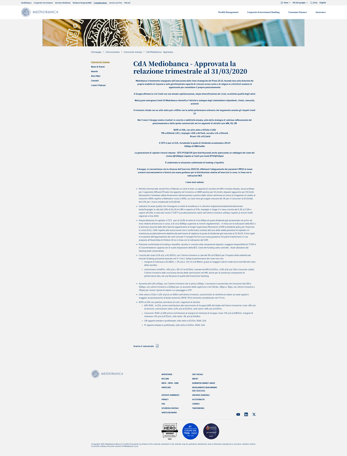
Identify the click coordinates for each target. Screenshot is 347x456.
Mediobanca (26, 2)
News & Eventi (98, 66)
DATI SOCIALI (197, 374)
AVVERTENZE (167, 374)
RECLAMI (165, 378)
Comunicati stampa (100, 62)
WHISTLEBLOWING (169, 412)
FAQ (163, 404)
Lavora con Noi (115, 2)
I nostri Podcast (98, 85)
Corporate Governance (43, 2)
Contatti (95, 80)
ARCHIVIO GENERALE (201, 395)
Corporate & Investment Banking (263, 12)
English (323, 2)
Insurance (321, 12)
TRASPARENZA (198, 408)
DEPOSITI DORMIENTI (170, 395)
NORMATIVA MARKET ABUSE (203, 383)
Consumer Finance (297, 12)
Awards (94, 71)
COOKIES (196, 404)
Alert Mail (95, 76)
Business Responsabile (82, 2)
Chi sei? (127, 2)
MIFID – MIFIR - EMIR (170, 383)
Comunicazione (100, 2)
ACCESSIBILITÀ (198, 399)
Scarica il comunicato (143, 346)
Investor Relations (62, 2)
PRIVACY (165, 399)
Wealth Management (228, 12)
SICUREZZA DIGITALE (170, 408)
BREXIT (195, 378)
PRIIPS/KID (166, 387)
